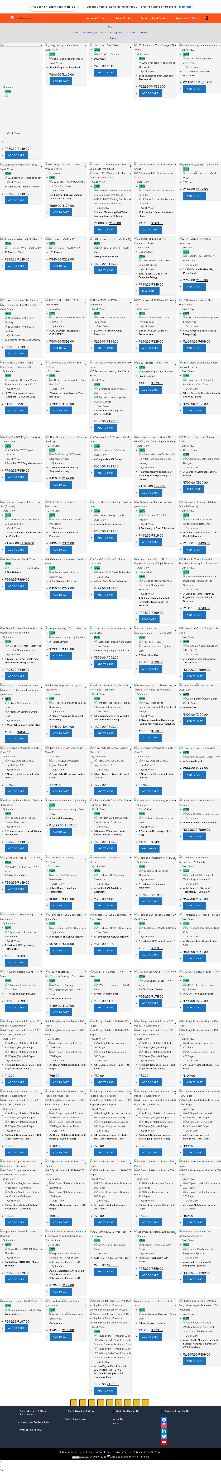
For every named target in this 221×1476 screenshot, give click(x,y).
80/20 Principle (147, 376)
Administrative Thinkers (152, 1323)
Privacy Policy (123, 1452)
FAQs (116, 1423)
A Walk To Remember (106, 993)
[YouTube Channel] (182, 1442)
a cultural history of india (107, 524)
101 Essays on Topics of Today (22, 186)
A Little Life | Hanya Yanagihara (111, 650)
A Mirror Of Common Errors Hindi (23, 725)
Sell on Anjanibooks (75, 1419)
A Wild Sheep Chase (150, 989)
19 (118, 1402)
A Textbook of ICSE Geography (66, 936)
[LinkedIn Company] (182, 1431)
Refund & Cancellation (72, 1452)
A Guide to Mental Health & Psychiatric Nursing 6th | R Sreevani (198, 597)
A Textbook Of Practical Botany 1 (157, 941)
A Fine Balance (13, 572)
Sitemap (138, 1452)
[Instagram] (182, 1425)
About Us (118, 1419)
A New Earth (190, 707)
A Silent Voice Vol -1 (16, 875)
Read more (149, 291)
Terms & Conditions (100, 1452)
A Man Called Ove (149, 655)
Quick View (9, 87)
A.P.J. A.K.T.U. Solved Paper (198, 993)
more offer (186, 6)
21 (136, 1402)
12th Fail (188, 182)
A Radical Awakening (61, 818)
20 (127, 1402)
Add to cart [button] (16, 155)
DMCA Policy (154, 1452)
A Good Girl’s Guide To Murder (110, 581)
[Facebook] (182, 1420)
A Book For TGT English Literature (23, 463)
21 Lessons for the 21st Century (22, 339)
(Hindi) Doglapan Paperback (64, 67)
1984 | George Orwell (106, 256)
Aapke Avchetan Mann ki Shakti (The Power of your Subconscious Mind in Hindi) (66, 1274)
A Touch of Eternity (60, 998)
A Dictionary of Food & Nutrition (156, 528)
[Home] (106, 38)
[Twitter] (182, 1436)
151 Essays (55, 252)
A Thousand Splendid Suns (20, 993)
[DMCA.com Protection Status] (80, 1456)
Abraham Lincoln (14, 1314)
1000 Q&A (99, 58)
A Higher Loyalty (58, 642)
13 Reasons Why (14, 252)
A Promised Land (192, 761)
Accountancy (56, 1323)
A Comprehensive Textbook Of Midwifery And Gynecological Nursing (155, 475)
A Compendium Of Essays (108, 459)
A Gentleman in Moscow (62, 581)
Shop (113, 38)
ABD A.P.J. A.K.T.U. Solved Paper (111, 1258)
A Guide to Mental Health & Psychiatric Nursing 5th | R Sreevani (154, 602)
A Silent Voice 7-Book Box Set (200, 822)
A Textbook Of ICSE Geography (111, 936)
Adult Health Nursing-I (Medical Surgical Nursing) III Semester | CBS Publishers (200, 1343)
